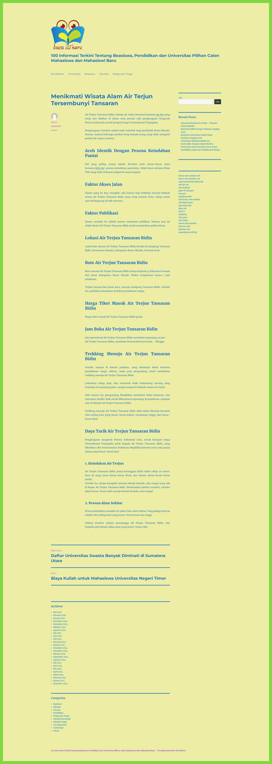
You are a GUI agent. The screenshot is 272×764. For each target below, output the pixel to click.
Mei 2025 (57, 639)
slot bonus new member (189, 199)
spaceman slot (185, 205)
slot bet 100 (183, 184)
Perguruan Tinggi (122, 74)
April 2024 (58, 672)
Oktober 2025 (59, 627)
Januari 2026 (59, 618)
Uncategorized (59, 725)
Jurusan (56, 710)
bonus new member (187, 223)
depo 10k (182, 208)
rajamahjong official (187, 232)
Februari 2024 (59, 677)
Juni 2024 (57, 666)
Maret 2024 (58, 675)
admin (54, 122)
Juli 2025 (57, 633)
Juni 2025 (57, 636)
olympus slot (184, 229)
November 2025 (60, 624)
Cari (180, 98)
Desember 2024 (60, 648)
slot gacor (182, 217)
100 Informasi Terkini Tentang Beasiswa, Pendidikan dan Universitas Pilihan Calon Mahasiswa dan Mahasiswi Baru (103, 750)
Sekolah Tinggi (60, 722)
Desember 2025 (60, 621)
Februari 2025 (59, 642)
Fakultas (104, 74)
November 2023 (60, 683)
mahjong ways (185, 196)
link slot (100, 168)
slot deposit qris (185, 202)
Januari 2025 (59, 645)
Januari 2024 (59, 680)
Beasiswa (90, 74)
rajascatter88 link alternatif (190, 182)
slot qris (182, 193)
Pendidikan (57, 74)
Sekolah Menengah (62, 719)
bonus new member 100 (189, 176)
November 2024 (60, 651)
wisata (54, 130)
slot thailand (184, 187)
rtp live (160, 114)
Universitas (74, 74)
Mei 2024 (57, 669)
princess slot (184, 226)
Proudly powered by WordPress (172, 750)
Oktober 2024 (59, 654)
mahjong (182, 214)
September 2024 (60, 657)
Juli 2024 (57, 663)
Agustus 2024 (59, 660)
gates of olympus (186, 190)
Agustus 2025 (59, 630)
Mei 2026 (57, 612)
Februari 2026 (59, 615)
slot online (183, 220)
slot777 (181, 211)
